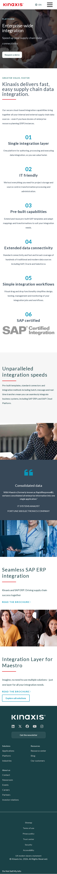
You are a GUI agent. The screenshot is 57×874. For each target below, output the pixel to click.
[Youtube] (35, 726)
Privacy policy (28, 833)
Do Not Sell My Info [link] (11, 871)
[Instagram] (41, 726)
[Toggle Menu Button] (50, 4)
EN (40, 4)
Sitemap (28, 822)
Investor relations (10, 799)
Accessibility (28, 850)
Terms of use (28, 828)
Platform (6, 755)
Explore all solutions (16, 698)
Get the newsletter (28, 735)
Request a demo (12, 54)
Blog (33, 755)
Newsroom (7, 779)
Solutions (6, 746)
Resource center (38, 750)
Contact (6, 775)
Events (5, 784)
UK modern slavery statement (28, 856)
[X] (20, 726)
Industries (7, 760)
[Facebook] (27, 726)
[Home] (29, 717)
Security (28, 845)
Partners (6, 794)
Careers (6, 789)
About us (6, 770)
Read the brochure (15, 602)
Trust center (28, 839)
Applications (8, 750)
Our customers (38, 760)
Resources (35, 746)
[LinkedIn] (13, 726)
